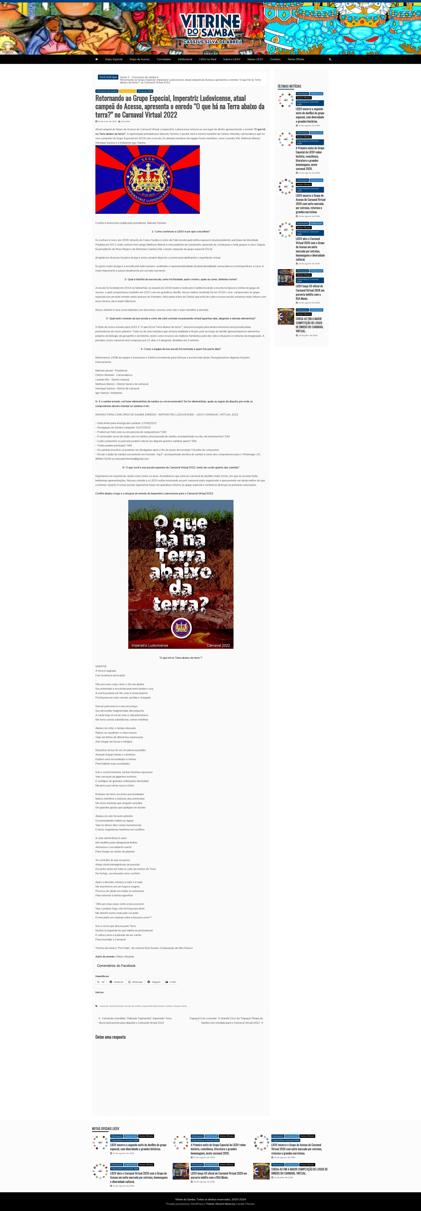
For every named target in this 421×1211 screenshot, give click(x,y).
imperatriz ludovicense (153, 1006)
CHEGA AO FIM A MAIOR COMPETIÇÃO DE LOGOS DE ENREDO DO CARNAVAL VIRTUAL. (309, 325)
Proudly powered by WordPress (185, 1203)
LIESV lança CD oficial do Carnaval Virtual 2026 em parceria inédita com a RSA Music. (310, 292)
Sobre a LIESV (231, 59)
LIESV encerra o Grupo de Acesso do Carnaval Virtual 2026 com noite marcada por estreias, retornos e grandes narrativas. (310, 203)
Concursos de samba (107, 91)
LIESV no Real (207, 59)
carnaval (104, 1006)
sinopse (177, 1006)
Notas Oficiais (296, 59)
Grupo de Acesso (140, 59)
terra (184, 1006)
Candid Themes (245, 1203)
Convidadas (164, 59)
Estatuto (275, 59)
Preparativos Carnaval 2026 (308, 103)
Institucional (185, 59)
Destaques (302, 93)
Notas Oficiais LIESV (105, 1128)
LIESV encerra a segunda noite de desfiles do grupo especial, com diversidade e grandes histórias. (310, 115)
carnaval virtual (116, 1006)
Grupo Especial (113, 59)
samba (168, 1006)
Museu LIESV (255, 59)
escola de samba (132, 1006)
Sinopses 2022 (145, 91)
